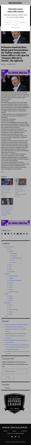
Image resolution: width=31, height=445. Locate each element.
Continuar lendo (15, 27)
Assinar (22, 22)
